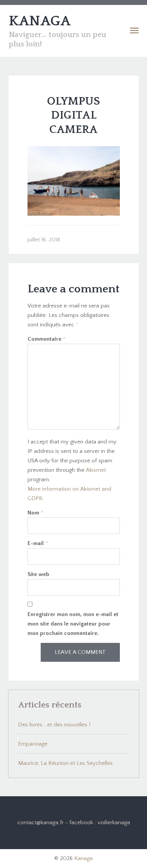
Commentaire (47, 339)
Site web (38, 574)
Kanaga (83, 858)
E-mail (38, 543)
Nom (35, 513)
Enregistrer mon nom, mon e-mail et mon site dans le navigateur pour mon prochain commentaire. (73, 623)
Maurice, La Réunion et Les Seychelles (65, 763)
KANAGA (39, 21)
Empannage (32, 744)
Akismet (96, 470)
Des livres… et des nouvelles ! (54, 724)
